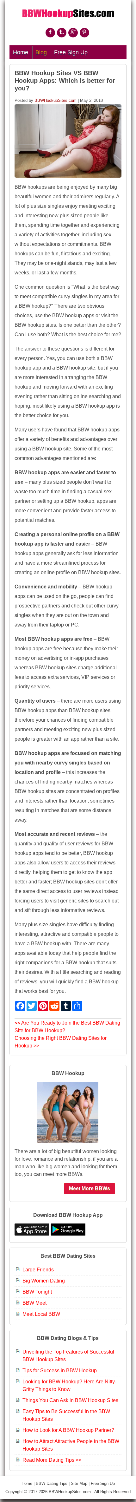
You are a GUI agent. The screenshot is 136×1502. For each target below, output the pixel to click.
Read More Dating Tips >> (51, 1460)
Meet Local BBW (41, 1314)
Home (20, 52)
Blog (41, 52)
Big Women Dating (43, 1280)
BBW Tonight (37, 1292)
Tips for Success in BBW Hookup (59, 1370)
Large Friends (38, 1269)
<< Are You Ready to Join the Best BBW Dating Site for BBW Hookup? (67, 1026)
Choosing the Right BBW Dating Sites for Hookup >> (61, 1041)
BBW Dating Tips (51, 1483)
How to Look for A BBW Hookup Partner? (68, 1430)
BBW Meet (34, 1303)
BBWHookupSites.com (55, 100)
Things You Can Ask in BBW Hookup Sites (70, 1400)
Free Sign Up (71, 52)
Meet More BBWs (89, 1188)
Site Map (79, 1483)
